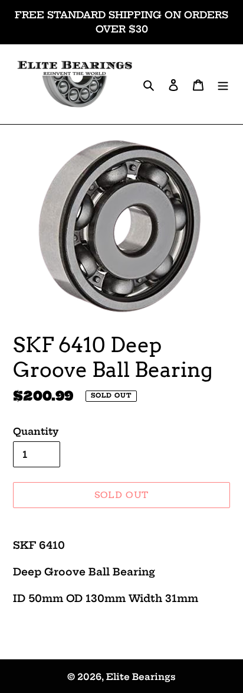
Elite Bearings (141, 676)
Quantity (35, 431)
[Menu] (223, 84)
